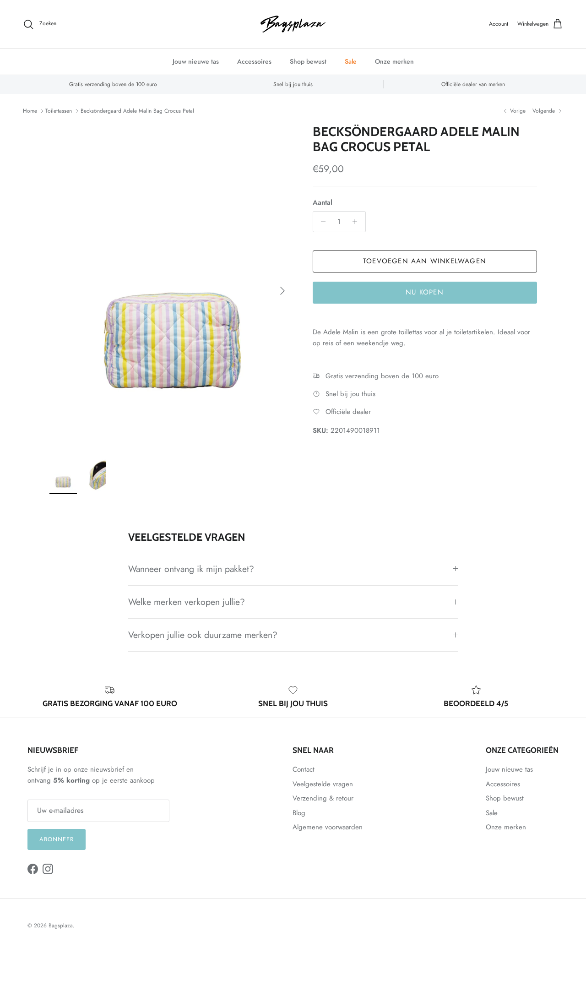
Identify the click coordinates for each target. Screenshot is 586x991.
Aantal (322, 202)
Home (30, 111)
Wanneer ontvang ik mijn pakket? (191, 568)
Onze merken (394, 61)
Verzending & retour (323, 798)
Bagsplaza (61, 925)
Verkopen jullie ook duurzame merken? (202, 634)
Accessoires (254, 61)
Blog (299, 813)
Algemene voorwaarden (328, 827)
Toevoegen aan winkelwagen (424, 261)
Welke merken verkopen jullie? (186, 601)
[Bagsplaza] (293, 24)
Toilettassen (58, 111)
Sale (351, 61)
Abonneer (56, 839)
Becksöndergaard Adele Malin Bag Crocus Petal (137, 111)
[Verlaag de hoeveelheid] (321, 222)
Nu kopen (425, 292)
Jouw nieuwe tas (196, 61)
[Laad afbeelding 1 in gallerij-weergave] (171, 286)
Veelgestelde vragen (323, 784)
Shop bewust (308, 61)
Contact (304, 769)
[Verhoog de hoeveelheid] (357, 222)
